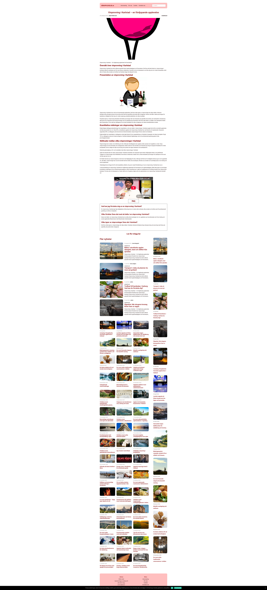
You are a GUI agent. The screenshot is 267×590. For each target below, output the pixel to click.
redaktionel (164, 15)
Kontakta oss (142, 5)
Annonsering (124, 5)
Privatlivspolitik (178, 587)
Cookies (135, 5)
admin (131, 282)
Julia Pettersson (113, 15)
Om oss (130, 5)
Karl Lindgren (133, 263)
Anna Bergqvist (135, 243)
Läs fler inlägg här (134, 234)
